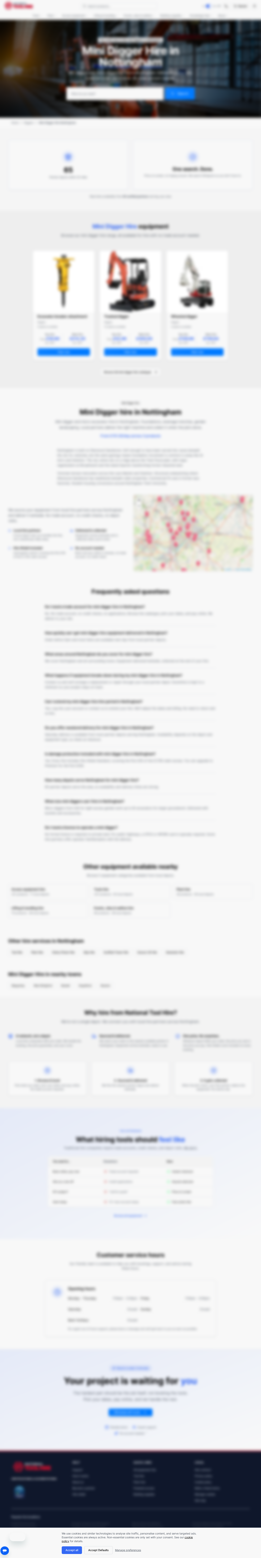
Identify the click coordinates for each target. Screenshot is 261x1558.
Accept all (72, 1550)
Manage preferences (128, 1550)
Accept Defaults (98, 1550)
